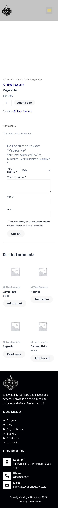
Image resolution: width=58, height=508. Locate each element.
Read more (42, 299)
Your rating (12, 170)
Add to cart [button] (14, 303)
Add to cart (24, 102)
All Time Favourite (20, 79)
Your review (16, 177)
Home (6, 79)
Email (10, 209)
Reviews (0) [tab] (10, 125)
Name (10, 197)
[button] (49, 10)
